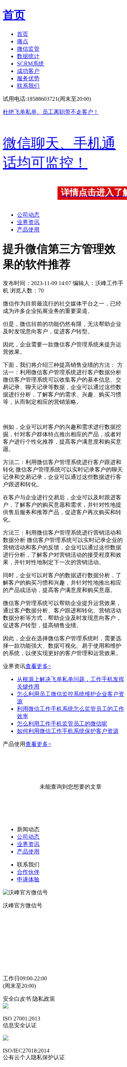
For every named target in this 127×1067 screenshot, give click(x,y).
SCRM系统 (30, 64)
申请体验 (28, 879)
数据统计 (28, 56)
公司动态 (28, 215)
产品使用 (28, 230)
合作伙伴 (28, 872)
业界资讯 (28, 222)
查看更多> (38, 666)
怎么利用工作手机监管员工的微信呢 (62, 724)
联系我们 (28, 86)
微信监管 (28, 49)
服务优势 (28, 78)
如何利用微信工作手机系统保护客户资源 (68, 731)
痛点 (22, 41)
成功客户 (28, 71)
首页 (22, 34)
